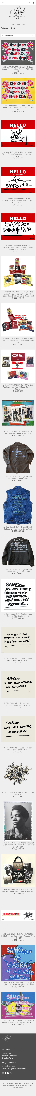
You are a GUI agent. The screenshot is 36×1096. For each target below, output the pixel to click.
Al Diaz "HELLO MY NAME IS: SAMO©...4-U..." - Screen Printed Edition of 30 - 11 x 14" (18, 201)
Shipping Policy (8, 1058)
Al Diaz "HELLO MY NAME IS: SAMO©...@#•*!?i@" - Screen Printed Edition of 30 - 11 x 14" (18, 247)
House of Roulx (13, 1083)
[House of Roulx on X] (11, 1073)
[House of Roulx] (18, 12)
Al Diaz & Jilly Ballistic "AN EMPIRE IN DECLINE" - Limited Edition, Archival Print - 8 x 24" (18, 936)
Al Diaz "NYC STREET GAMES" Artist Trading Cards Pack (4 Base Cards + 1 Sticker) (18, 387)
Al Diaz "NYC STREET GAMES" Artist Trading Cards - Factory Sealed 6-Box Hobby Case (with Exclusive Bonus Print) (18, 294)
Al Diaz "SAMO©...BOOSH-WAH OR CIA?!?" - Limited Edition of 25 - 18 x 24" (18, 433)
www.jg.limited (18, 1087)
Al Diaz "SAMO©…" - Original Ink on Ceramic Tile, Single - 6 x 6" (18, 615)
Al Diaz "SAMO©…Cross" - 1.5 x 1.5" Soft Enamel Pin (18, 793)
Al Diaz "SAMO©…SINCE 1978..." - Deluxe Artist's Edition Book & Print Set (18, 890)
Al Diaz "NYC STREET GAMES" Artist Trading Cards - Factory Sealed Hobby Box (18, 340)
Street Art (21, 24)
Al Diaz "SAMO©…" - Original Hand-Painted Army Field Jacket (18, 478)
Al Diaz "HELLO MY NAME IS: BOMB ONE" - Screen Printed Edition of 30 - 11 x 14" (18, 154)
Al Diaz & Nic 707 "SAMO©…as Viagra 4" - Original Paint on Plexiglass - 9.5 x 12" (18, 1022)
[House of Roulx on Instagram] (8, 1073)
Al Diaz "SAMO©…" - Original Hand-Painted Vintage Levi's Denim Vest (18, 528)
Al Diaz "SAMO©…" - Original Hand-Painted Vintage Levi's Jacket (18, 571)
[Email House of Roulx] (3, 1073)
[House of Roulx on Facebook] (5, 1073)
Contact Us (6, 1053)
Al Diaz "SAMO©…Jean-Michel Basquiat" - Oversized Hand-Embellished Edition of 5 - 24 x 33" (18, 845)
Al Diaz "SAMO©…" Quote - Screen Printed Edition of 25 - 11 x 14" (18, 660)
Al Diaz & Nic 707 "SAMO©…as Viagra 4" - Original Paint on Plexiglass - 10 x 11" (18, 984)
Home (13, 24)
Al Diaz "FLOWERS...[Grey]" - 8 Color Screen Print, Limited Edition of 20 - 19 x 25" (18, 69)
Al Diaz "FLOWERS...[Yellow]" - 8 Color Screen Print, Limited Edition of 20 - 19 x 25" (18, 108)
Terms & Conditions (9, 1056)
